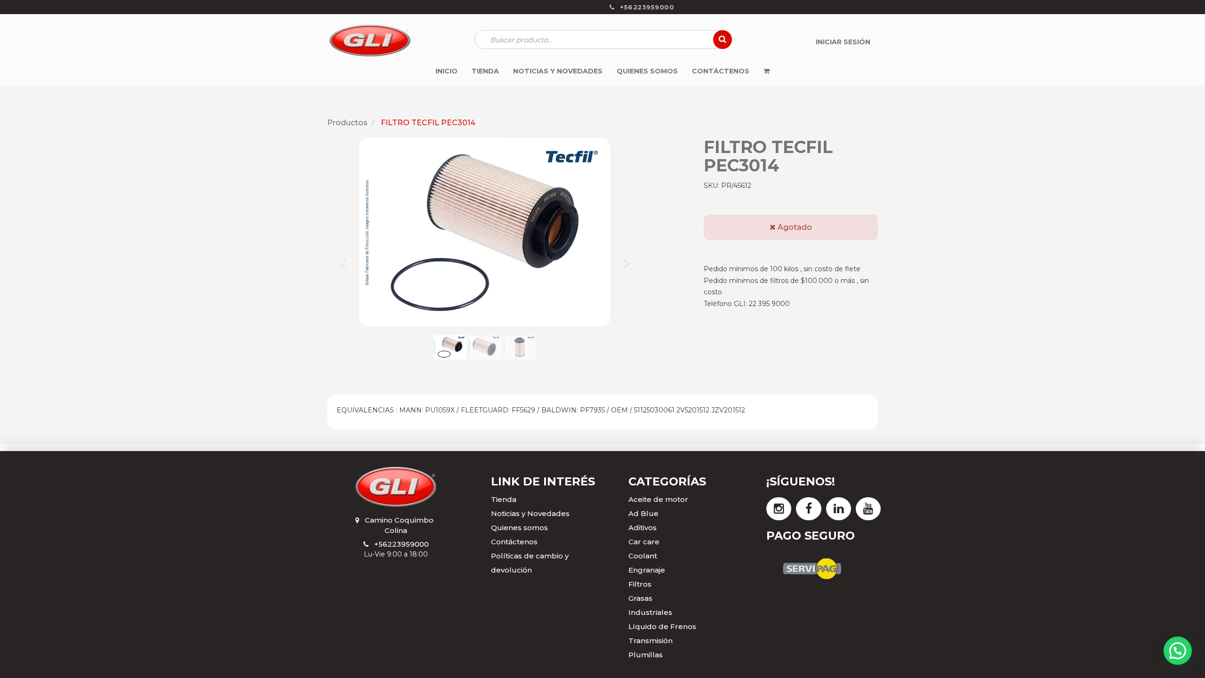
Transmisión (650, 640)
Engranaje (646, 569)
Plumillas (645, 654)
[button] (346, 258)
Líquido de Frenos (662, 626)
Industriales (650, 612)
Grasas (640, 598)
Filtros (639, 584)
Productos (347, 122)
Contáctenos (514, 541)
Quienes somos (519, 527)
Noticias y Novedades (530, 513)
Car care (643, 541)
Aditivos (642, 527)
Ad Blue (643, 513)
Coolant (642, 555)
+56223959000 (401, 544)
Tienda (503, 499)
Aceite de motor (658, 499)
